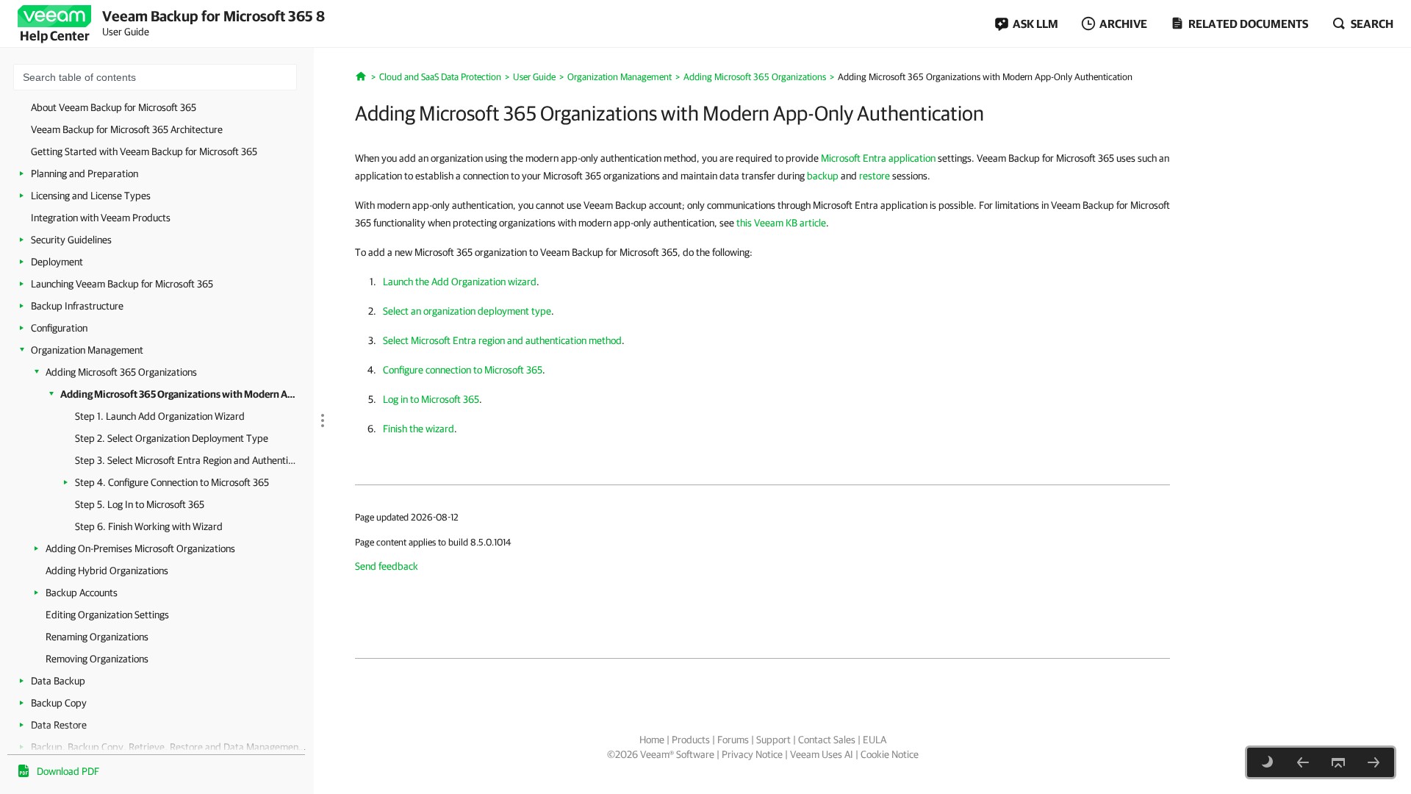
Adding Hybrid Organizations (107, 570)
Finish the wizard (418, 428)
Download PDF (68, 771)
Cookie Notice (890, 754)
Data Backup (58, 681)
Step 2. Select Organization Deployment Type (171, 438)
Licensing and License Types (91, 195)
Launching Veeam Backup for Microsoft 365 (122, 284)
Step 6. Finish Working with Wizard (149, 526)
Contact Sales (826, 739)
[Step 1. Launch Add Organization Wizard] (1373, 762)
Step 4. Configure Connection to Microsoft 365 (172, 482)
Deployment (57, 262)
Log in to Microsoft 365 (431, 399)
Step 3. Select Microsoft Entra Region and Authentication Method (185, 460)
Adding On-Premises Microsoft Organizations (140, 548)
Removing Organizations (97, 659)
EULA (874, 739)
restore (874, 176)
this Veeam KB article (781, 223)
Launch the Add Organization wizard (459, 281)
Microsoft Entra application (878, 158)
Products (691, 739)
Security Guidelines (71, 240)
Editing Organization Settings (107, 614)
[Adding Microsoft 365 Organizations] (1303, 762)
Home (651, 739)
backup (823, 176)
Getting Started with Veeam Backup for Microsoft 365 (144, 151)
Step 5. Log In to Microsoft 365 (139, 504)
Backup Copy (59, 703)
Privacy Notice (752, 754)
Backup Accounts (82, 592)
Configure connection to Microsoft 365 (462, 370)
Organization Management (87, 350)
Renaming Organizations (97, 637)
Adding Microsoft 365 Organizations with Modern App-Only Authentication (179, 394)
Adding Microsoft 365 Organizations (121, 372)
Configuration (59, 328)
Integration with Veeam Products (100, 217)
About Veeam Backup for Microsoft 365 (113, 107)
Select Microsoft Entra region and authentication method (502, 340)
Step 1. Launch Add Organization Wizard (160, 416)
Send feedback (386, 566)
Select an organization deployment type (467, 311)
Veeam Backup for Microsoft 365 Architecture (127, 129)
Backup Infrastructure (77, 306)
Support (773, 739)
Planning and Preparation (84, 173)
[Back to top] (1338, 762)
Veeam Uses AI (821, 754)
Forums (733, 739)
